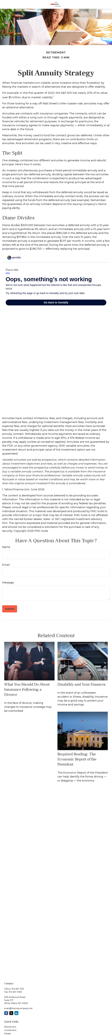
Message (8, 582)
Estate (7, 1033)
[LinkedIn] (16, 1013)
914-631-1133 (18, 989)
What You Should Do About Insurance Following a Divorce (27, 689)
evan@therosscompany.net (18, 1008)
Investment (10, 1030)
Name (6, 547)
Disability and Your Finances (81, 684)
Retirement (10, 1027)
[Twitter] (11, 1013)
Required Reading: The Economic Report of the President (76, 759)
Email (6, 564)
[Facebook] (6, 1013)
